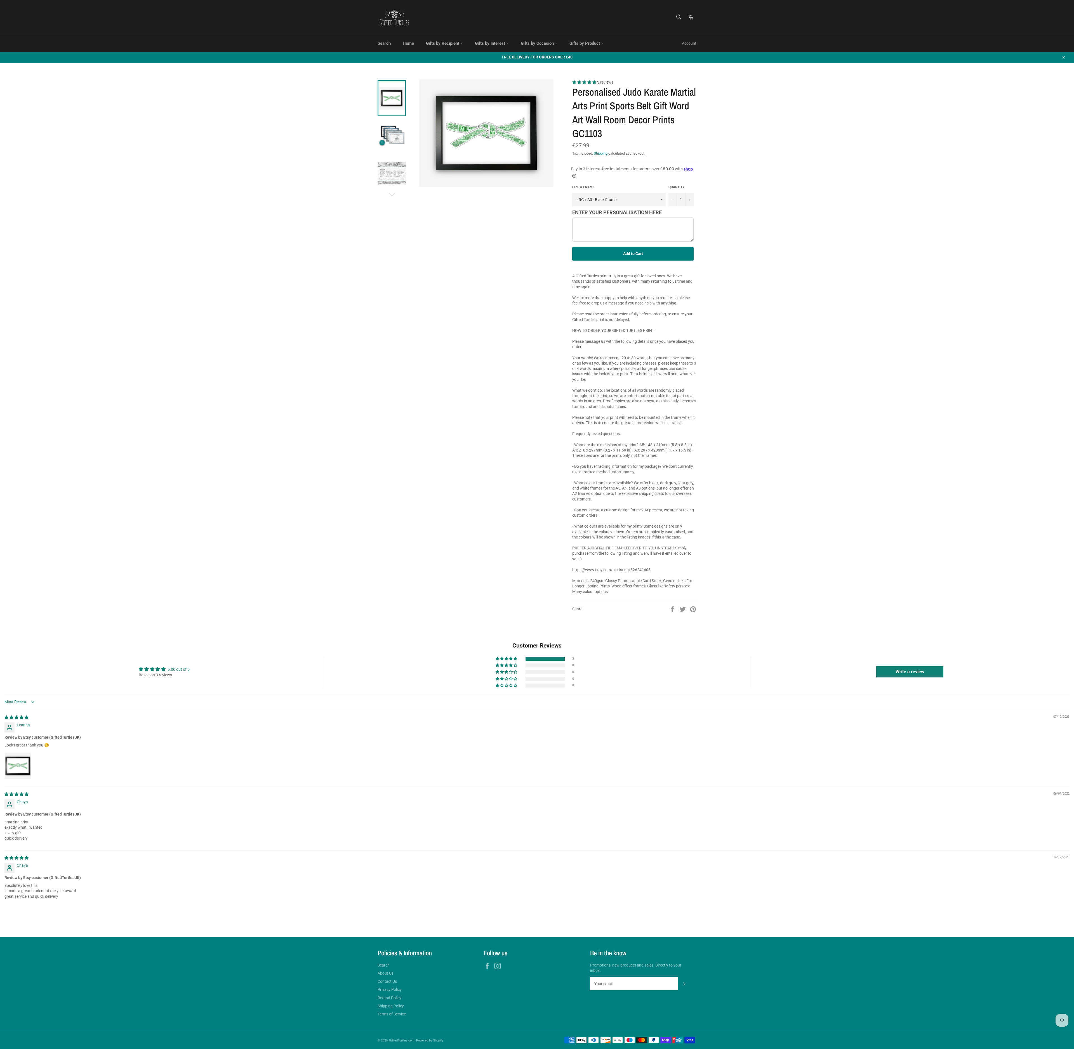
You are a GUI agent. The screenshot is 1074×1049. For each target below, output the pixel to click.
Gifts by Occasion (538, 43)
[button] (584, 82)
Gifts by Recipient (443, 43)
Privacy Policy (390, 989)
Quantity (676, 187)
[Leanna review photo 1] (17, 765)
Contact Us (387, 981)
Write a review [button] (910, 671)
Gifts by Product (585, 43)
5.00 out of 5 (179, 669)
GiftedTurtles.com (401, 1040)
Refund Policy (389, 998)
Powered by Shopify (429, 1040)
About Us (386, 973)
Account (689, 43)
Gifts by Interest (490, 43)
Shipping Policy (391, 1006)
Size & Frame (583, 187)
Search (384, 43)
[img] (16, 717)
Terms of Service (392, 1014)
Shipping (600, 153)
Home (408, 43)
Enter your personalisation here (617, 212)
